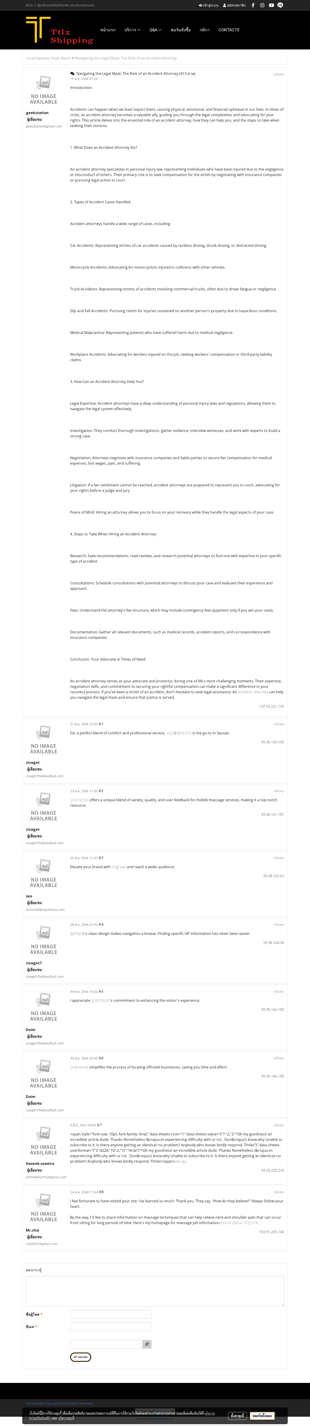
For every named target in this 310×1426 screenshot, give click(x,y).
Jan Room (63, 58)
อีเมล (31, 1326)
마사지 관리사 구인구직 (239, 1222)
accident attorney (253, 691)
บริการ (130, 29)
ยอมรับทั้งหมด (262, 1416)
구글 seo (119, 866)
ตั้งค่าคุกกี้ (237, 1416)
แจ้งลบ (278, 74)
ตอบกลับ (82, 1357)
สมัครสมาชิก (236, 5)
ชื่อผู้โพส (34, 1314)
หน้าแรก (108, 29)
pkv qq (180, 1161)
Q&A (154, 29)
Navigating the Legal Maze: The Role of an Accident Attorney (126, 58)
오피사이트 (79, 1067)
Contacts (229, 29)
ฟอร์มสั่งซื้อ (181, 29)
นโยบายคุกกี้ (66, 1418)
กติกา (205, 29)
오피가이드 (79, 799)
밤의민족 (77, 933)
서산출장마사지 (179, 732)
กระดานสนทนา (38, 58)
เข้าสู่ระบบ (210, 5)
